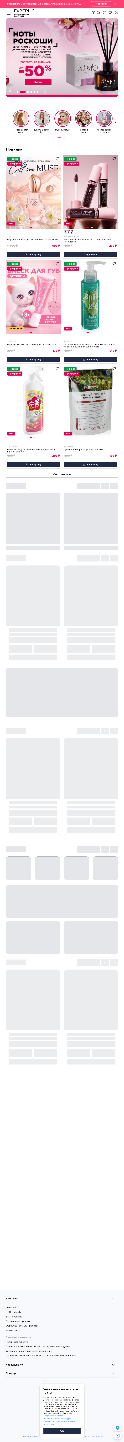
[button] (62, 4)
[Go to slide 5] (65, 137)
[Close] (115, 4)
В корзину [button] (35, 254)
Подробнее (101, 3)
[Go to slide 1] (59, 137)
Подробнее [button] (90, 254)
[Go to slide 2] (61, 137)
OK (62, 1430)
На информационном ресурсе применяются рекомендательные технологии (59, 1421)
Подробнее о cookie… (53, 1416)
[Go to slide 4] (64, 137)
